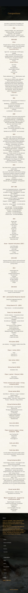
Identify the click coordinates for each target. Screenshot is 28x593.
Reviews (5, 548)
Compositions (7, 557)
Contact (5, 572)
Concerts (5, 552)
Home (5, 539)
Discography (6, 566)
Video (5, 569)
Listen (5, 545)
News (5, 563)
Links (5, 560)
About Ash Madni (7, 542)
